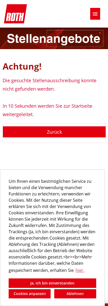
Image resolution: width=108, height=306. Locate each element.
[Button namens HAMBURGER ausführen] (95, 14)
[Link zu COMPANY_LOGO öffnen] (15, 14)
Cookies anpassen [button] (30, 293)
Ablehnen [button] (75, 293)
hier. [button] (79, 270)
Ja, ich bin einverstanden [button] (52, 283)
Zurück (54, 132)
